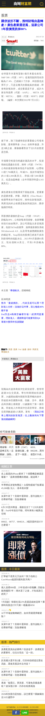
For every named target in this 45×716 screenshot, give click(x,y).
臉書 (24, 349)
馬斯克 (35, 349)
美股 (10, 349)
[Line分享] (25, 712)
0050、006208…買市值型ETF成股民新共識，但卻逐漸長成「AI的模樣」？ (37, 451)
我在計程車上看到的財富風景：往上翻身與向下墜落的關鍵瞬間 (22, 415)
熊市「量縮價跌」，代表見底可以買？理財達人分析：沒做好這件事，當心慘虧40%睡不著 (22, 307)
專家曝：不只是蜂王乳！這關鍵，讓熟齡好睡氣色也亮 (7, 451)
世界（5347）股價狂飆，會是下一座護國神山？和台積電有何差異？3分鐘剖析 (22, 451)
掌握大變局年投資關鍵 (12, 322)
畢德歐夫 (14, 290)
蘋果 (15, 349)
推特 (29, 349)
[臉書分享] (16, 712)
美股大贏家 (10, 44)
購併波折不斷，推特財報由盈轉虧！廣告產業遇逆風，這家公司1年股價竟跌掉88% (22, 25)
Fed (19, 349)
